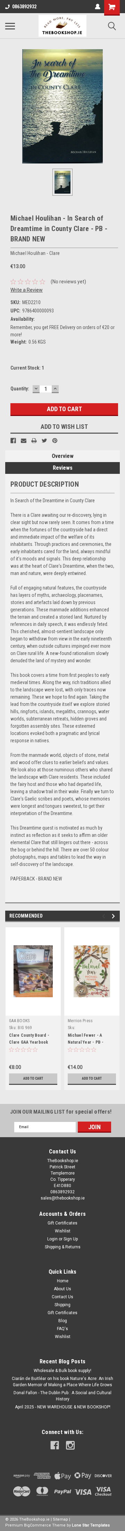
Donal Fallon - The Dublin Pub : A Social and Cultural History (62, 1395)
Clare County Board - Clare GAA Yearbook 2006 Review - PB (29, 1042)
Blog (62, 1320)
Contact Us (62, 1296)
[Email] (23, 440)
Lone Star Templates (91, 1525)
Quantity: (19, 388)
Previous (104, 916)
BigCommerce (37, 1525)
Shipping (62, 1304)
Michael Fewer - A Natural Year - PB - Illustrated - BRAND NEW (91, 1042)
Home (62, 1280)
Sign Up (71, 1239)
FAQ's (62, 1328)
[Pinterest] (55, 440)
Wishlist (62, 1231)
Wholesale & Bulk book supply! (62, 1370)
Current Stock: (27, 368)
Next (114, 916)
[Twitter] (44, 440)
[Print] (34, 440)
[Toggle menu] (10, 26)
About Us (62, 1288)
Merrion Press (80, 1020)
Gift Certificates (62, 1223)
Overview (63, 456)
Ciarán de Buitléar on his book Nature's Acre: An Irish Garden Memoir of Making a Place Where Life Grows (62, 1381)
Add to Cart (33, 1078)
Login (52, 1239)
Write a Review (26, 290)
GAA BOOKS (19, 1020)
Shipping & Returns (63, 1247)
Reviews (63, 467)
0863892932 (24, 6)
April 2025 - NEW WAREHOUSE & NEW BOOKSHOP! (62, 1407)
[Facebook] (13, 440)
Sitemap (60, 1519)
